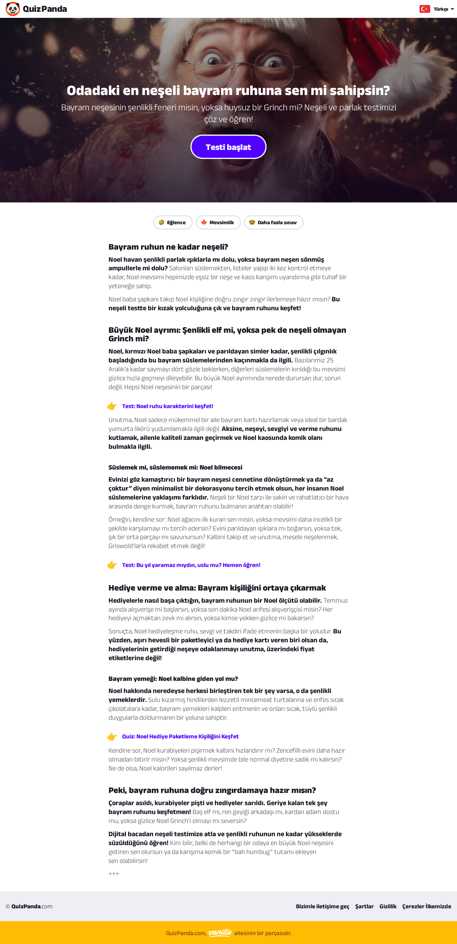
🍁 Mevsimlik (217, 222)
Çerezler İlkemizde (426, 906)
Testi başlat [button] (228, 146)
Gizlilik (388, 906)
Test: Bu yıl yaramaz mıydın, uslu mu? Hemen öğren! (191, 565)
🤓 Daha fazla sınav (273, 222)
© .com (29, 906)
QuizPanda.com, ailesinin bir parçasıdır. (228, 933)
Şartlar (364, 906)
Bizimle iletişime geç (323, 906)
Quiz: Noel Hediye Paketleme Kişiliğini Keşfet (180, 736)
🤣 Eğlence (172, 222)
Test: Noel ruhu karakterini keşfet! (167, 406)
